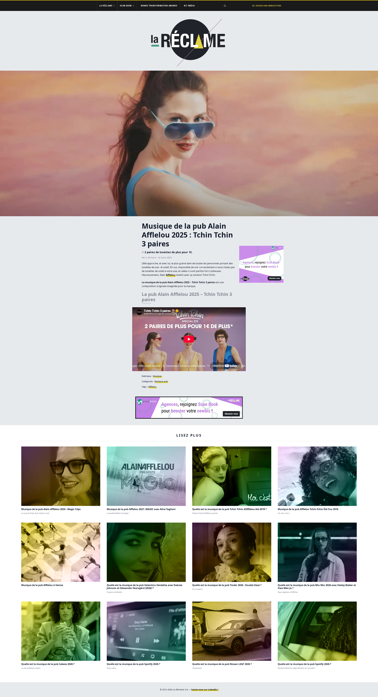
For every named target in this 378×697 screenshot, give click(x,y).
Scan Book (126, 5)
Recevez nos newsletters (268, 6)
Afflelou (170, 275)
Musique (157, 376)
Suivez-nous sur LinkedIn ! (204, 689)
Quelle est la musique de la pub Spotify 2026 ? (133, 664)
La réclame (105, 5)
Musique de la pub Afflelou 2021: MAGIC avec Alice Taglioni (141, 509)
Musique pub (161, 381)
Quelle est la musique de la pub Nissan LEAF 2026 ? (222, 664)
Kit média (189, 5)
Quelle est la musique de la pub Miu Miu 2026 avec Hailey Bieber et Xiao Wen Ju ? (317, 586)
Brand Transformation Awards (159, 5)
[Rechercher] (225, 6)
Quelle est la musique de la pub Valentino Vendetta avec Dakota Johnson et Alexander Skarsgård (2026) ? (144, 586)
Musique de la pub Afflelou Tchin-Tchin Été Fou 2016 (308, 509)
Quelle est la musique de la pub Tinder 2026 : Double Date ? (226, 585)
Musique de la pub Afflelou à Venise (42, 585)
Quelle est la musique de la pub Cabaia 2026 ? (48, 664)
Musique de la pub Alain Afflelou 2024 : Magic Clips (51, 509)
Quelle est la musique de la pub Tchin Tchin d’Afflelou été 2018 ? (229, 509)
